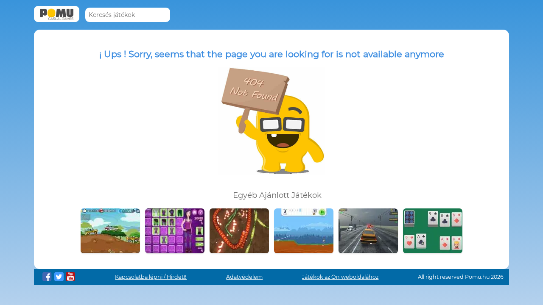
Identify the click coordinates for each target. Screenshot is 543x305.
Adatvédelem (244, 277)
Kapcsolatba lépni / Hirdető (151, 277)
